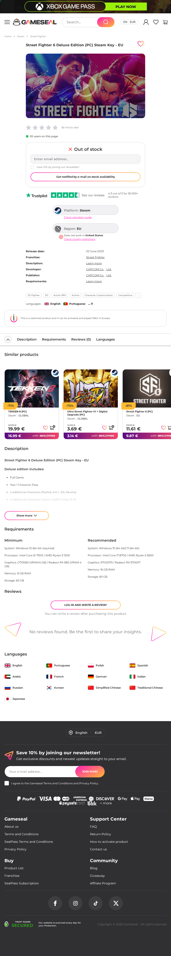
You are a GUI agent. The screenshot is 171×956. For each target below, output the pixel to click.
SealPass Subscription (21, 883)
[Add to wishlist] (140, 44)
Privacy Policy (88, 783)
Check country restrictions (79, 239)
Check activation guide (78, 217)
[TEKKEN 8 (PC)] (32, 388)
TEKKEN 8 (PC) (17, 411)
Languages (105, 339)
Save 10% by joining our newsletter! (58, 167)
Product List (14, 868)
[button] (165, 23)
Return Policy (100, 834)
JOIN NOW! (90, 771)
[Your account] (146, 23)
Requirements (54, 339)
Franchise (11, 876)
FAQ (93, 827)
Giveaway (97, 876)
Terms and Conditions (58, 783)
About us (11, 827)
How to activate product (109, 842)
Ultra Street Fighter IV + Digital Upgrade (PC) (87, 413)
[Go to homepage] (35, 22)
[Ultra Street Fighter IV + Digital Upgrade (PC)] (91, 388)
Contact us (98, 849)
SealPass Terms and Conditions (28, 842)
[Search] (105, 22)
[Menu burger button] (7, 22)
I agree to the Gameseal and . (55, 783)
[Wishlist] (156, 23)
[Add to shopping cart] (52, 427)
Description (27, 339)
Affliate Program (103, 883)
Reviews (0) (81, 339)
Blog (94, 868)
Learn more (94, 263)
